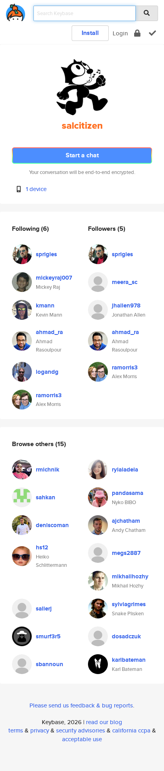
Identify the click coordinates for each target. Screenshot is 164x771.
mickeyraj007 (54, 277)
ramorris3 (49, 395)
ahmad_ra (49, 332)
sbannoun (49, 664)
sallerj (44, 608)
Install (90, 32)
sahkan (45, 497)
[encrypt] (137, 33)
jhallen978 (126, 305)
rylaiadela (125, 469)
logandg (47, 371)
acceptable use (82, 739)
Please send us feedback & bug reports (81, 705)
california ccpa (131, 730)
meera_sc (124, 282)
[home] (15, 10)
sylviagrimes (129, 604)
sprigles (46, 254)
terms (15, 730)
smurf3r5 (48, 636)
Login (120, 33)
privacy (39, 730)
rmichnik (47, 469)
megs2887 (126, 553)
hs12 (42, 547)
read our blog (104, 722)
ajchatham (126, 520)
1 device (36, 189)
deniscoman (52, 525)
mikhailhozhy (130, 576)
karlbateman (129, 659)
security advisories (80, 730)
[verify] (152, 33)
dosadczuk (126, 636)
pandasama (127, 493)
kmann (45, 305)
